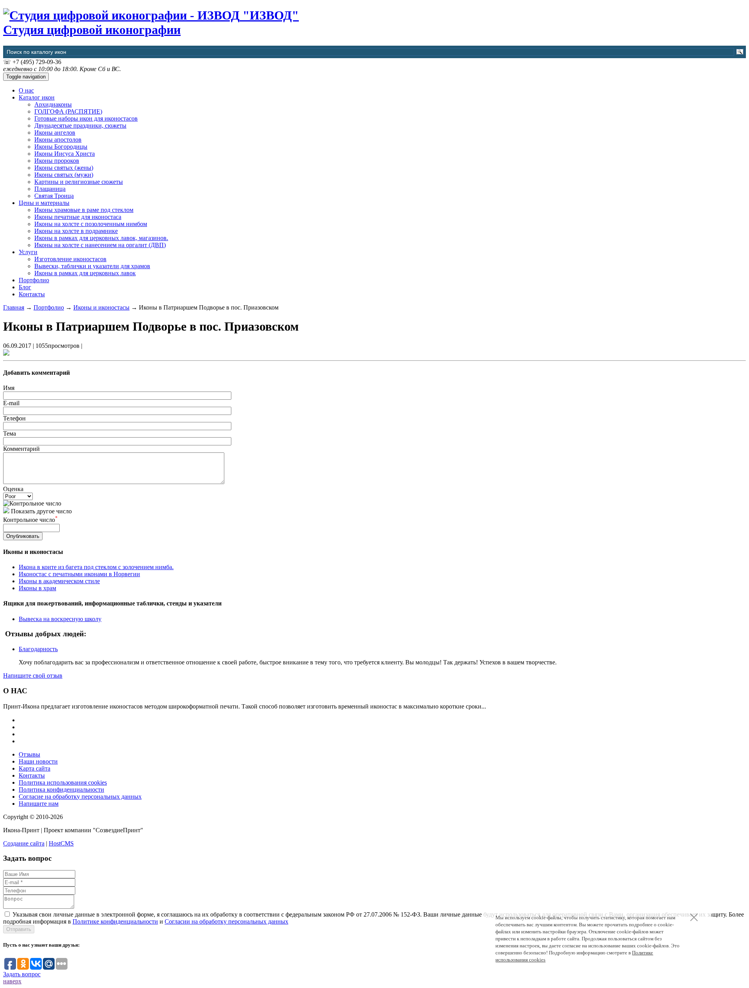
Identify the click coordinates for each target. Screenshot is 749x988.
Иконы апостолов (58, 139)
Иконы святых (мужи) (63, 174)
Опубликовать (22, 536)
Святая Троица (54, 195)
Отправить (18, 929)
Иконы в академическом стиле (59, 581)
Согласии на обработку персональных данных (226, 921)
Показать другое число (41, 511)
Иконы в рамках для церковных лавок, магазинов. (101, 238)
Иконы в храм (37, 588)
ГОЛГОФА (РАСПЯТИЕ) (68, 111)
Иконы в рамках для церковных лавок (85, 273)
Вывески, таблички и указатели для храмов (92, 266)
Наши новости (38, 761)
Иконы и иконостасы (101, 307)
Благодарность (38, 649)
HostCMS (61, 843)
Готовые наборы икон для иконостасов (86, 118)
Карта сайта (34, 768)
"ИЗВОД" (151, 22)
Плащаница (50, 188)
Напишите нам (39, 803)
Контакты (32, 294)
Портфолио (34, 280)
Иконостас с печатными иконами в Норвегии (79, 574)
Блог (25, 287)
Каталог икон (37, 97)
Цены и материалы (44, 202)
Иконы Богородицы (60, 146)
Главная (13, 307)
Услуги (28, 252)
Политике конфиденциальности (115, 921)
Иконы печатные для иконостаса (77, 217)
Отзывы (29, 754)
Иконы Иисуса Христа (64, 153)
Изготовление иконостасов (70, 259)
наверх (12, 981)
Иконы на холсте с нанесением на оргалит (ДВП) (100, 245)
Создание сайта (23, 843)
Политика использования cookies (63, 782)
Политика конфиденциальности (61, 789)
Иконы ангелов (54, 132)
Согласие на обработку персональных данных (80, 796)
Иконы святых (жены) (63, 167)
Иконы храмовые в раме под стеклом (83, 210)
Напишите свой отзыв (32, 675)
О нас (26, 90)
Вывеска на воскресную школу (60, 619)
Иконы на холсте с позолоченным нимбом (90, 224)
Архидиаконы (53, 104)
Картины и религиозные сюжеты (78, 181)
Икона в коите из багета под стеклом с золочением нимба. (96, 567)
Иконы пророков (56, 160)
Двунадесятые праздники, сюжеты (80, 125)
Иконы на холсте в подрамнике (76, 231)
